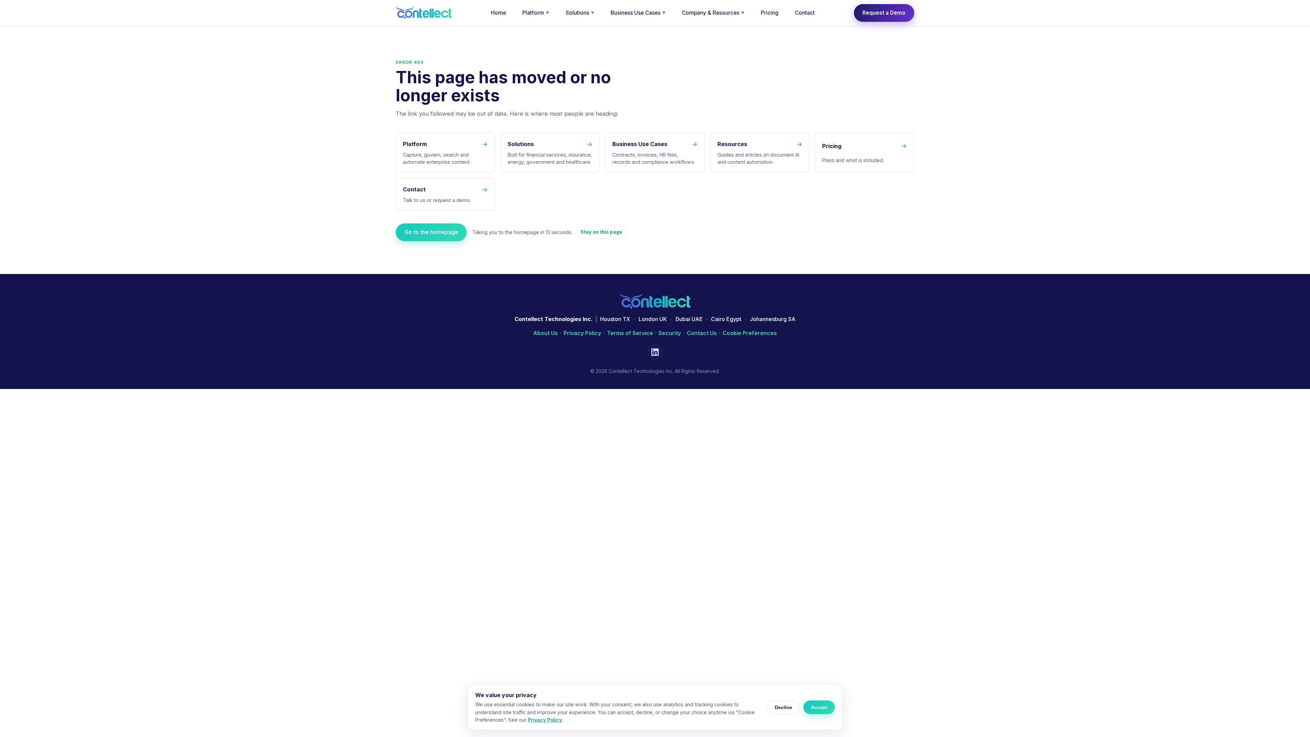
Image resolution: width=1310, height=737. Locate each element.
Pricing (769, 13)
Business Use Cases (638, 13)
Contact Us (702, 333)
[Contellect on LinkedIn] (655, 352)
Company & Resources (713, 13)
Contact (805, 13)
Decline (783, 707)
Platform (535, 13)
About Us (545, 333)
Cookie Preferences (750, 333)
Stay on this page (601, 232)
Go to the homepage (431, 232)
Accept (819, 707)
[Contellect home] (424, 12)
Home (498, 13)
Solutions (580, 13)
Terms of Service (630, 333)
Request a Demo (883, 13)
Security (669, 333)
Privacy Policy (582, 333)
